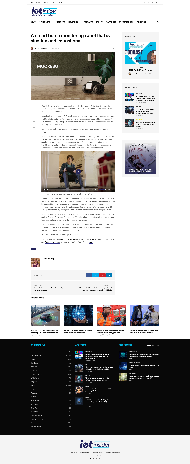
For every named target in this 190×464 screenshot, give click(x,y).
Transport (34, 328)
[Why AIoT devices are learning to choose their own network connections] (78, 315)
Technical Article (36, 415)
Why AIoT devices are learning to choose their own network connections (78, 332)
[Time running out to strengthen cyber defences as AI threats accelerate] (129, 123)
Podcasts (88, 22)
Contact (60, 2)
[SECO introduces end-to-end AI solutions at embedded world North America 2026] (129, 110)
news (62, 239)
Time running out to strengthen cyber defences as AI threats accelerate (146, 124)
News (33, 22)
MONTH (154, 345)
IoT (53, 249)
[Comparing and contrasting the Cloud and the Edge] (123, 366)
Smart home (77, 249)
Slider (69, 249)
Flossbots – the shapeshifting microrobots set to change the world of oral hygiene (144, 355)
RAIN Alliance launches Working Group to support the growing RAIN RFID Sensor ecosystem (98, 402)
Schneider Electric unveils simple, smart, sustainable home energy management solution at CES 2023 (95, 289)
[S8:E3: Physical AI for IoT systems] (140, 53)
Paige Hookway (39, 48)
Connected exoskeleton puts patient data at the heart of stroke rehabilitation (144, 332)
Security (139, 119)
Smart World (35, 408)
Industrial (34, 366)
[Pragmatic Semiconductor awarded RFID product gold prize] (79, 390)
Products (60, 22)
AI (31, 352)
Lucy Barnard (137, 74)
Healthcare (134, 328)
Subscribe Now (35, 2)
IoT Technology (61, 249)
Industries (73, 22)
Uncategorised (36, 426)
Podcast (140, 67)
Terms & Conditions (113, 453)
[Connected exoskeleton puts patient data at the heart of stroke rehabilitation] (144, 315)
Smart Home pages (86, 239)
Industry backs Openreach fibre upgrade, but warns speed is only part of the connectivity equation (111, 333)
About (53, 2)
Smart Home (34, 30)
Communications (102, 328)
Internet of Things (45, 249)
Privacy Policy (98, 453)
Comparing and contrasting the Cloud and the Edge (144, 366)
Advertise (46, 2)
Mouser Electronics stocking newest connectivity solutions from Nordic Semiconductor (145, 98)
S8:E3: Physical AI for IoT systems (140, 70)
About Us (73, 453)
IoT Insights (44, 22)
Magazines (111, 22)
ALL (158, 345)
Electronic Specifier (52, 242)
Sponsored (34, 411)
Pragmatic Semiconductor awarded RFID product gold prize (98, 390)
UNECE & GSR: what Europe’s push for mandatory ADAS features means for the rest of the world (44, 333)
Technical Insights (37, 419)
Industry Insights (36, 374)
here (91, 242)
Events (99, 22)
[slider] (68, 190)
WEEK (149, 345)
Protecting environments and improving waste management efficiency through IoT (144, 377)
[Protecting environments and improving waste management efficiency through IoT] (123, 377)
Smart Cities (70, 239)
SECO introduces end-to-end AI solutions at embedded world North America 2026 (145, 111)
